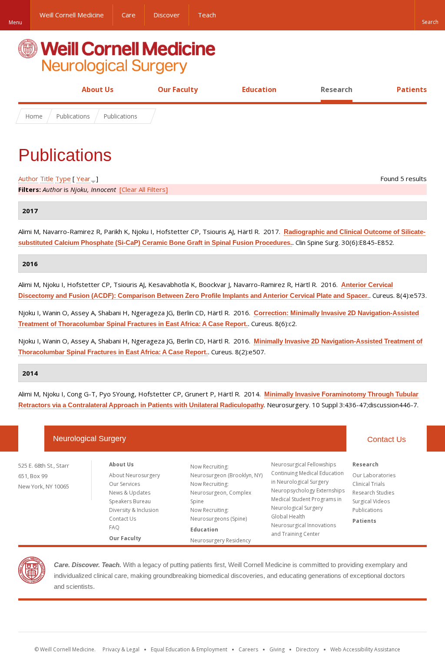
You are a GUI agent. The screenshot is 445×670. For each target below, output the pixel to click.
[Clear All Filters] (144, 189)
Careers (248, 649)
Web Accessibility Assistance (365, 649)
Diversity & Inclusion (134, 510)
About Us (97, 89)
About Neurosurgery (134, 475)
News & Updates (129, 492)
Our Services (124, 484)
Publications (367, 510)
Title (46, 178)
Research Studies (373, 492)
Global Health (288, 516)
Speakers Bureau (130, 501)
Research (336, 89)
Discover (166, 14)
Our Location (31, 439)
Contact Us (386, 439)
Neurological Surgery (89, 438)
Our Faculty (178, 89)
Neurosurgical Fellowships (303, 464)
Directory (307, 649)
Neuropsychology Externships (308, 490)
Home (28, 89)
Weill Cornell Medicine (72, 14)
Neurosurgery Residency (220, 540)
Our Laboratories (373, 475)
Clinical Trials (368, 484)
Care (129, 14)
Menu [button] (15, 22)
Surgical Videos (371, 501)
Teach (207, 14)
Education (259, 89)
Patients (412, 89)
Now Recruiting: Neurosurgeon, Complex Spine (220, 492)
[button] (430, 15)
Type (63, 178)
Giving (277, 649)
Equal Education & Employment (189, 649)
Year (83, 178)
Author (28, 178)
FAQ (114, 527)
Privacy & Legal (121, 649)
